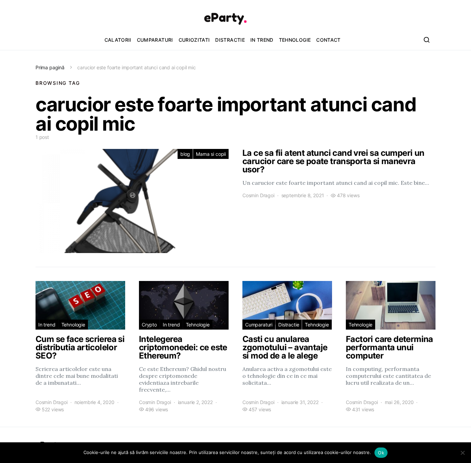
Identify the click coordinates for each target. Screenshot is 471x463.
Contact (328, 40)
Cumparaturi (155, 40)
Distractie (230, 40)
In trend (261, 40)
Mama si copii (211, 154)
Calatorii (117, 40)
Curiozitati (194, 40)
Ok (381, 452)
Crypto (149, 325)
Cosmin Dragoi (258, 195)
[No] (462, 452)
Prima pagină (50, 67)
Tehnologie (295, 40)
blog (185, 154)
